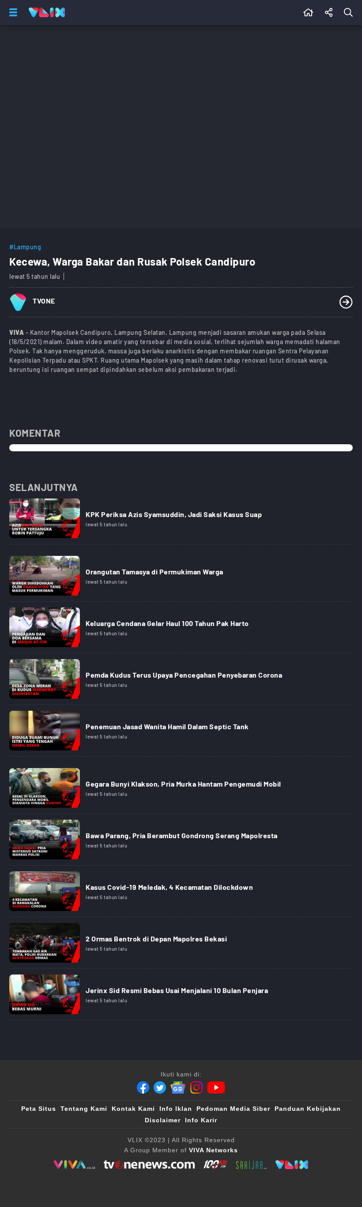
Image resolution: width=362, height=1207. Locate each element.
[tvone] (149, 1164)
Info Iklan (175, 1108)
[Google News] (177, 1087)
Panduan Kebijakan (308, 1108)
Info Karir (201, 1120)
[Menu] (11, 12)
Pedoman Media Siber (233, 1108)
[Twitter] (160, 1087)
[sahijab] (251, 1164)
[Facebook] (143, 1087)
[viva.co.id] (74, 1164)
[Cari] (350, 12)
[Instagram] (196, 1087)
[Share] (329, 12)
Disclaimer (163, 1120)
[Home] (47, 12)
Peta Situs (38, 1108)
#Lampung (25, 247)
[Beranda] (308, 12)
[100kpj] (215, 1164)
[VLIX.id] (291, 1164)
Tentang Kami (83, 1108)
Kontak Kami (133, 1108)
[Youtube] (216, 1087)
